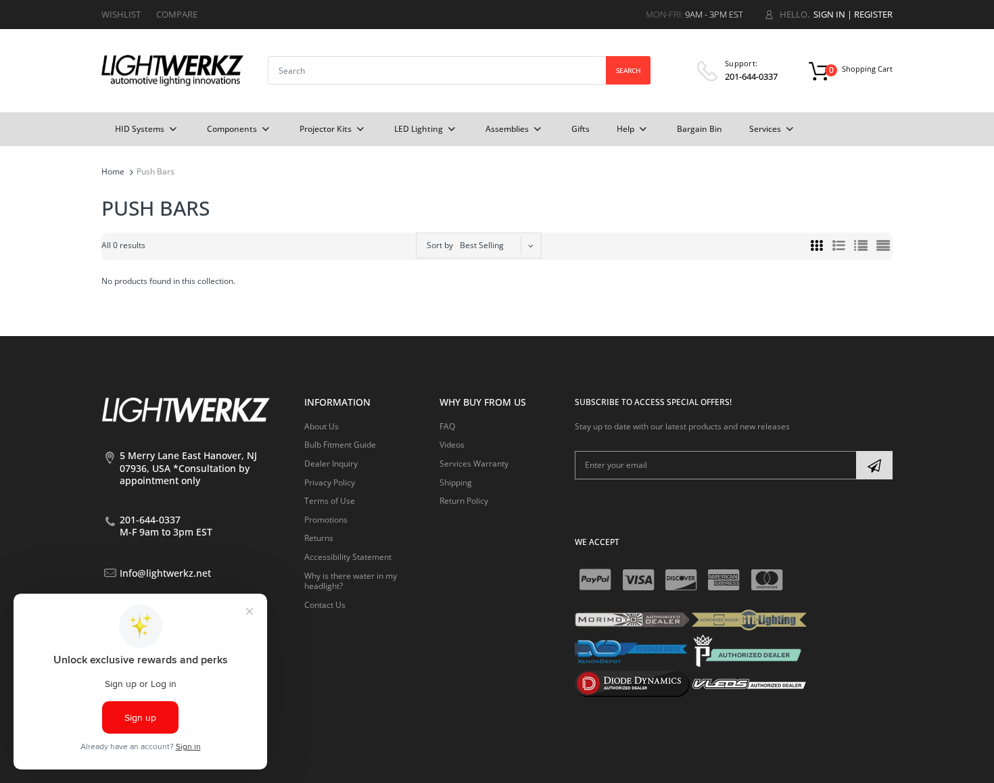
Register (873, 14)
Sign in (829, 14)
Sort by (440, 245)
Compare (176, 14)
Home (112, 171)
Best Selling (482, 245)
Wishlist (121, 14)
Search (628, 70)
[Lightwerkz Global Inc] (172, 70)
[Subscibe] (874, 465)
